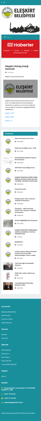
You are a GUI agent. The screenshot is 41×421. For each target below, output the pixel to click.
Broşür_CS (8, 121)
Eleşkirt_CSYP (9, 113)
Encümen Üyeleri (7, 319)
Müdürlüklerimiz (6, 323)
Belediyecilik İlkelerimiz (8, 312)
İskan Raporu (5, 357)
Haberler (27, 51)
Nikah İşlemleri (6, 350)
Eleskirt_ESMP (9, 117)
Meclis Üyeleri (5, 315)
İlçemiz (3, 376)
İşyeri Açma (5, 354)
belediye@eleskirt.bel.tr (13, 402)
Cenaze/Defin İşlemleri (9, 364)
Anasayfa (6, 51)
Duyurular (4, 338)
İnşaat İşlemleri (6, 361)
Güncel (16, 51)
